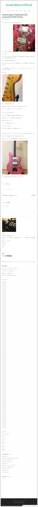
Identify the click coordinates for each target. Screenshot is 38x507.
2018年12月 (4, 397)
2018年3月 (3, 413)
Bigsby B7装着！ (4, 463)
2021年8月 (3, 343)
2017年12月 (4, 418)
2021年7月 (3, 345)
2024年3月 (3, 308)
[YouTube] (10, 256)
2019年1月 (3, 395)
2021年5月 (3, 349)
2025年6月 (3, 292)
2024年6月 (3, 304)
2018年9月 (3, 402)
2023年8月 (3, 313)
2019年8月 (3, 383)
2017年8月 (3, 425)
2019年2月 (3, 393)
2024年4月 (3, 306)
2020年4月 (3, 370)
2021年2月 (3, 354)
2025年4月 (3, 294)
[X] (3, 256)
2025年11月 (4, 285)
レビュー (7, 189)
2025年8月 (3, 290)
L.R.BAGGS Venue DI (5, 470)
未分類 (3, 446)
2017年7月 (3, 427)
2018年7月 (3, 406)
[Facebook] (8, 256)
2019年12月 (4, 375)
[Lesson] (20, 501)
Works (16, 10)
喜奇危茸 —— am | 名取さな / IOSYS (7, 273)
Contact (29, 10)
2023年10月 (4, 310)
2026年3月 (3, 283)
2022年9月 (3, 324)
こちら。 (9, 240)
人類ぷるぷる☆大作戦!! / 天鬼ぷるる (8, 467)
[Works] (18, 501)
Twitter (3, 246)
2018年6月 (3, 407)
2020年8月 (3, 363)
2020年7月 (3, 365)
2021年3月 (3, 352)
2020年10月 (4, 359)
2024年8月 (3, 303)
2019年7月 (3, 384)
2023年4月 (3, 317)
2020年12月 (4, 356)
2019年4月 (3, 390)
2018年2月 (3, 415)
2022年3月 (3, 333)
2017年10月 (4, 422)
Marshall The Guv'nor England (6, 461)
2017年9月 (3, 423)
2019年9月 (3, 381)
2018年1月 (3, 416)
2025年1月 (3, 297)
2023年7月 (3, 315)
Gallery (25, 10)
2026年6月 (3, 281)
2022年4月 (3, 331)
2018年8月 (3, 404)
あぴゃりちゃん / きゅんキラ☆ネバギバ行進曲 (9, 268)
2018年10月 (4, 400)
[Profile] (16, 501)
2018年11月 (4, 399)
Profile (13, 10)
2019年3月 (3, 391)
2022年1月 (3, 335)
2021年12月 (4, 336)
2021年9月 (3, 342)
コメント (33, 212)
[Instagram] (6, 256)
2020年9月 (3, 361)
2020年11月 (4, 358)
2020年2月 (3, 372)
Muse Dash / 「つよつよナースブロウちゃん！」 (9, 465)
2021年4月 (3, 351)
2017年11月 (4, 420)
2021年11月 (4, 338)
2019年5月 (3, 388)
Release (3, 442)
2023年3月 (3, 319)
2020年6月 (3, 367)
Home (9, 10)
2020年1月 (3, 374)
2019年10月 (4, 379)
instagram (3, 244)
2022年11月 (4, 322)
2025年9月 (3, 288)
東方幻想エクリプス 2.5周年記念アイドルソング (9, 269)
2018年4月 (3, 411)
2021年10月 (4, 340)
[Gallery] (22, 501)
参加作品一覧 (4, 242)
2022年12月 (4, 320)
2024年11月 (4, 299)
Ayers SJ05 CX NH (4, 456)
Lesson (20, 10)
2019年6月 (3, 386)
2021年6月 (3, 347)
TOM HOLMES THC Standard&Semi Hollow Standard (10, 458)
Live (2, 441)
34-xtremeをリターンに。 (6, 468)
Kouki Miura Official (19, 5)
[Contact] (24, 501)
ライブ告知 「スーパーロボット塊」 (8, 271)
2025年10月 (4, 287)
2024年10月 (4, 301)
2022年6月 (3, 329)
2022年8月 (3, 326)
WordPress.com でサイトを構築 (19, 502)
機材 (10, 189)
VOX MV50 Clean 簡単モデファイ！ (7, 460)
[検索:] (19, 262)
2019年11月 (4, 377)
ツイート (3, 478)
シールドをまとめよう (5, 472)
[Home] (14, 501)
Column (3, 437)
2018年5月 (3, 409)
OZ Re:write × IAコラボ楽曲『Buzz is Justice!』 (9, 275)
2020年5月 (3, 368)
